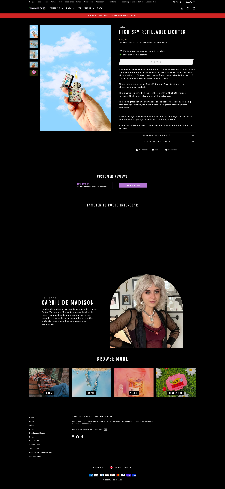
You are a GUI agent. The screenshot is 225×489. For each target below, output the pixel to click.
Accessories (101, 2)
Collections (85, 8)
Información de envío (157, 136)
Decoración (88, 2)
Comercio (55, 8)
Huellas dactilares (66, 2)
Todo (100, 8)
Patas (78, 2)
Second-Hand (152, 2)
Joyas (53, 2)
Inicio (121, 27)
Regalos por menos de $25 (132, 2)
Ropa (39, 2)
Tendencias (114, 2)
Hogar (32, 2)
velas (46, 2)
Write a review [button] (133, 185)
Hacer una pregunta (157, 142)
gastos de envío (129, 42)
